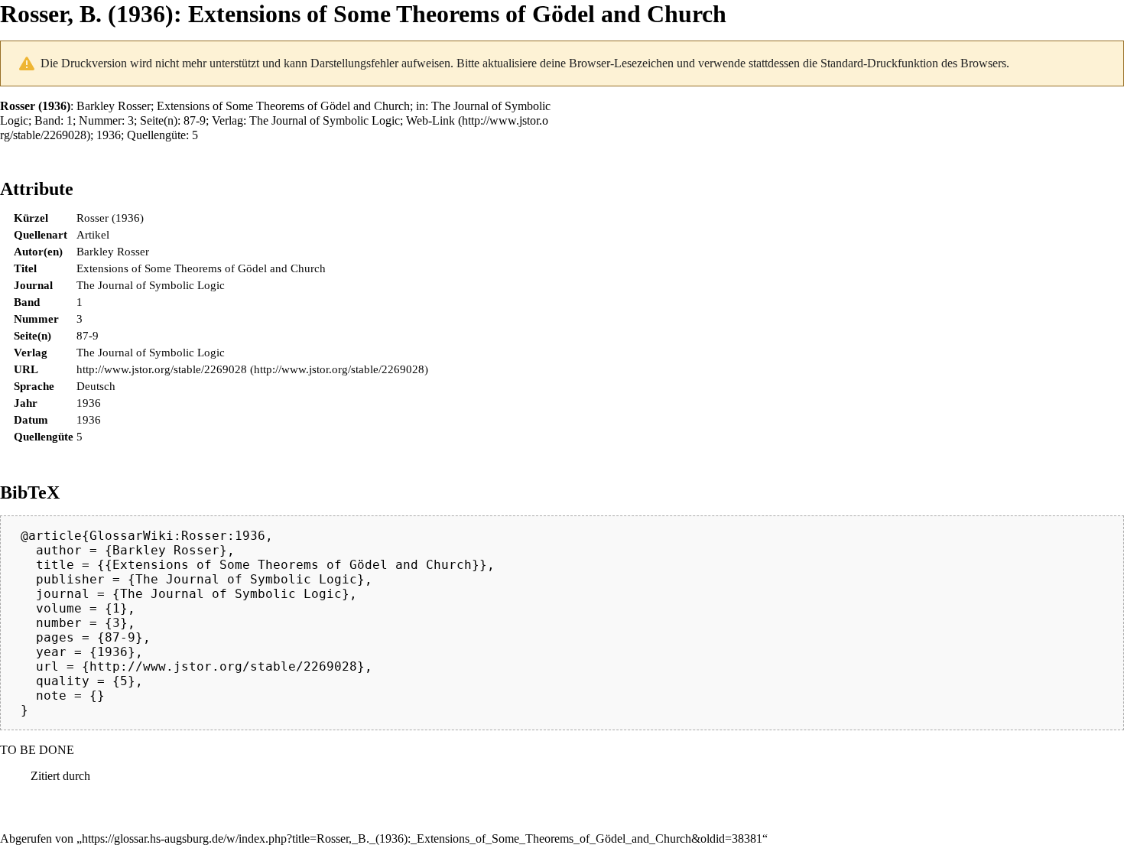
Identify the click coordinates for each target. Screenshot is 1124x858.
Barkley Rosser (113, 105)
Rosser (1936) (110, 217)
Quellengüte (156, 134)
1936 (108, 134)
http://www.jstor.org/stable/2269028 (161, 368)
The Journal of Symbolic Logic (324, 120)
